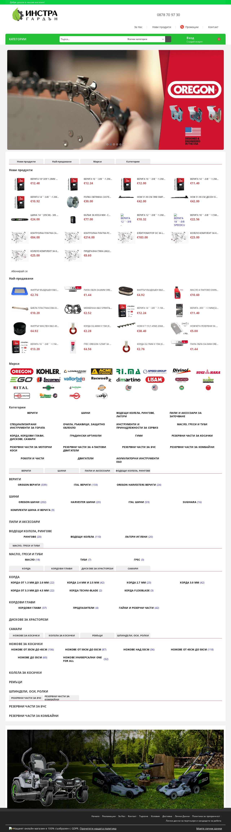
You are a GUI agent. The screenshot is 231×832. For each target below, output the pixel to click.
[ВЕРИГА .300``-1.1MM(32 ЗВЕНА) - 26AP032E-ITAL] (179, 310)
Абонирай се (19, 271)
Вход (190, 37)
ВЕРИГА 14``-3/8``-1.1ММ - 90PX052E (151, 308)
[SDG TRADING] (102, 396)
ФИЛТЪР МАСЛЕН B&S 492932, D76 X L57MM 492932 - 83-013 (44, 326)
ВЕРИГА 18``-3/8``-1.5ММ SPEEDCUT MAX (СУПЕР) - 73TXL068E (204, 215)
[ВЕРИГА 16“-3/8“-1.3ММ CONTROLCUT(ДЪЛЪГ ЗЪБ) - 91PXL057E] (20, 184)
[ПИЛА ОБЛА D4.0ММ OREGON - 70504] (179, 347)
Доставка (167, 816)
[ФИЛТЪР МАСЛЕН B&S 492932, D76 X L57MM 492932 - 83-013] (20, 329)
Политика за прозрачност (206, 816)
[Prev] (11, 101)
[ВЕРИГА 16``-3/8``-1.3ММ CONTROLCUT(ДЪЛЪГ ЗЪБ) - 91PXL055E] (126, 184)
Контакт (213, 27)
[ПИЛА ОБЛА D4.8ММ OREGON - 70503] (73, 292)
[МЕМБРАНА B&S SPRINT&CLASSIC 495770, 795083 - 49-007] (73, 310)
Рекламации (109, 816)
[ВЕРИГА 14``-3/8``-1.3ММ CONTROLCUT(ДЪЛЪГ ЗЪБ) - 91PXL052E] (179, 184)
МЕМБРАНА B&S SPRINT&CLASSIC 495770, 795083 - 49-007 (98, 308)
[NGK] (208, 388)
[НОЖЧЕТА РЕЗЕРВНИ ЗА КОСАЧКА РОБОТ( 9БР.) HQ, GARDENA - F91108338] (179, 329)
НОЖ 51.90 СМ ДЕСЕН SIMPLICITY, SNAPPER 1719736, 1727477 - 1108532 (204, 197)
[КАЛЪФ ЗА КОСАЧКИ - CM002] (73, 220)
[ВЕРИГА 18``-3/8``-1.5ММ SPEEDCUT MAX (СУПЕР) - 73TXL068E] (179, 220)
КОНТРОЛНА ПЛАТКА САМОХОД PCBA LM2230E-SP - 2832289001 (44, 233)
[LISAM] (155, 379)
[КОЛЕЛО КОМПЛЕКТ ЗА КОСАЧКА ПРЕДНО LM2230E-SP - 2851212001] (179, 238)
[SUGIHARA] (208, 371)
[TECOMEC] (49, 379)
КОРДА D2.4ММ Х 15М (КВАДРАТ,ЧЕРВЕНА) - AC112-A (98, 326)
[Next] (220, 101)
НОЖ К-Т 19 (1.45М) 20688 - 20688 (151, 326)
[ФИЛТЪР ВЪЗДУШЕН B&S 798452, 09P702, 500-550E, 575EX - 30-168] (126, 292)
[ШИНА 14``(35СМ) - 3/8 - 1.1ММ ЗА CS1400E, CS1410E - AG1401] (20, 220)
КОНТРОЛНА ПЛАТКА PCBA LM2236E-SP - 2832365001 (98, 233)
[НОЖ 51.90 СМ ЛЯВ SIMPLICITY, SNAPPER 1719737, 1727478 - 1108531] (126, 202)
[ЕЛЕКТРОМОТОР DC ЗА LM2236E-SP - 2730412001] (126, 238)
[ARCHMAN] (182, 379)
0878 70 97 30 (168, 14)
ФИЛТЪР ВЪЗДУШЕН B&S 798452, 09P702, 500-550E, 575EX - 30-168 (151, 289)
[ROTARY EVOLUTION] (22, 396)
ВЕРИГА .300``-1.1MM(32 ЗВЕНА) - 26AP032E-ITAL (204, 308)
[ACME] (102, 371)
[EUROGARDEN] (75, 388)
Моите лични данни (209, 828)
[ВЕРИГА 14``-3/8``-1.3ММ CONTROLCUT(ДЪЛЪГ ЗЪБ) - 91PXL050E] (20, 202)
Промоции (192, 27)
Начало (95, 816)
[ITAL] (22, 388)
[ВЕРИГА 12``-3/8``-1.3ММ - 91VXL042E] (126, 220)
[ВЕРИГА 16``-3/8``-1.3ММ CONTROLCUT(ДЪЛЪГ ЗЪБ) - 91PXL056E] (73, 184)
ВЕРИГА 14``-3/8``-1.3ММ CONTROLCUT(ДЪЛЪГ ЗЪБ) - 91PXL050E (44, 197)
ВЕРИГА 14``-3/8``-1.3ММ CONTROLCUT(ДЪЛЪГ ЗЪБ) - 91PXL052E (204, 178)
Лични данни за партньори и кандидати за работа (193, 820)
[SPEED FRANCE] (155, 371)
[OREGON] (22, 371)
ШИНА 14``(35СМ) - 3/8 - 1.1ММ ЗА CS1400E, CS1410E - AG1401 (44, 215)
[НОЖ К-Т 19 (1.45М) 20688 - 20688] (126, 329)
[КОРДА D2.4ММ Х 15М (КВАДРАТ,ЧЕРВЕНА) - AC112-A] (73, 329)
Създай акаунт (195, 41)
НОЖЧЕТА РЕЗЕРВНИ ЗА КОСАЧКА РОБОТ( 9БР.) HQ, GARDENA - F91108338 (204, 326)
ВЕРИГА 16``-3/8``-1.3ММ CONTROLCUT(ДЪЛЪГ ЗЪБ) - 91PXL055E (151, 178)
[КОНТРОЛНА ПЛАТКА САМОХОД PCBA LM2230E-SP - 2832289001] (20, 238)
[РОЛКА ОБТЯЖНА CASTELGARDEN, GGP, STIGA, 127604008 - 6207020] (73, 202)
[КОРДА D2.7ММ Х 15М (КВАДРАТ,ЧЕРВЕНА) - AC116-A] (126, 347)
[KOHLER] (49, 371)
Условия (155, 816)
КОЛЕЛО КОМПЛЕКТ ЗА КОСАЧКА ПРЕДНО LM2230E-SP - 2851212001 (204, 233)
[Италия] (128, 388)
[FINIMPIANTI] (49, 388)
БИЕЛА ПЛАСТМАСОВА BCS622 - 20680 (44, 308)
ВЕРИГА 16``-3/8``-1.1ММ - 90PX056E (44, 344)
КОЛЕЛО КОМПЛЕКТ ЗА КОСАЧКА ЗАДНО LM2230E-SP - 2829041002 (44, 251)
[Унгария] (182, 388)
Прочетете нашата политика (98, 828)
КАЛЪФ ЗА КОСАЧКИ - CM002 (98, 215)
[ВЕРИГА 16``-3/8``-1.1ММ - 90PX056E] (20, 347)
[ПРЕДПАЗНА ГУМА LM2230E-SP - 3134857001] (73, 256)
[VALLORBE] (75, 379)
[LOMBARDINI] (75, 371)
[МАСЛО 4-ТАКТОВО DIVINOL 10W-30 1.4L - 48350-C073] (179, 292)
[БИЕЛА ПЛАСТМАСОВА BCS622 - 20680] (20, 310)
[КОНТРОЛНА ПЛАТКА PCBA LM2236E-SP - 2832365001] (73, 238)
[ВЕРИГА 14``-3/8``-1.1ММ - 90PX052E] (126, 310)
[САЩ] (155, 388)
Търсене (143, 816)
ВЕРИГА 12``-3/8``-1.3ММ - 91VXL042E (151, 215)
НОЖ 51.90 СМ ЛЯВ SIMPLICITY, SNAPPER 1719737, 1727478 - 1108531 (151, 197)
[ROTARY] (75, 396)
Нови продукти (161, 27)
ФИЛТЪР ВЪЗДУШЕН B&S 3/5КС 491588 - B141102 (44, 289)
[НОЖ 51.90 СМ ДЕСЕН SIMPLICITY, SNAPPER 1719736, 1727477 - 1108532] (179, 202)
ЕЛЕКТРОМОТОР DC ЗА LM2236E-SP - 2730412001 (151, 233)
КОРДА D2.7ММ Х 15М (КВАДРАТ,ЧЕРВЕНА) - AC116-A (151, 344)
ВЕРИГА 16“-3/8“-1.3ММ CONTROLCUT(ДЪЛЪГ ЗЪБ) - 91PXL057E (44, 178)
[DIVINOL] (182, 371)
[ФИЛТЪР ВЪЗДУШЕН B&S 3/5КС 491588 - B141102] (20, 292)
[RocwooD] (102, 379)
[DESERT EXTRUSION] (49, 396)
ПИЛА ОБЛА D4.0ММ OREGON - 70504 (204, 344)
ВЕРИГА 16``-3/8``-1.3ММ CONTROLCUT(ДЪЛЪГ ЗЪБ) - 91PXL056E (98, 178)
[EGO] (22, 379)
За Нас (138, 27)
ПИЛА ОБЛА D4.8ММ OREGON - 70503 (98, 289)
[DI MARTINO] (128, 380)
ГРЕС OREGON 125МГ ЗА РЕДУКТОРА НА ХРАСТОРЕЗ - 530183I (98, 344)
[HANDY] (208, 379)
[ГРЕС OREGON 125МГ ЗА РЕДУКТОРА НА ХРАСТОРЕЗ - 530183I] (73, 347)
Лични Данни (182, 816)
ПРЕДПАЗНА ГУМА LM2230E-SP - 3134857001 (98, 251)
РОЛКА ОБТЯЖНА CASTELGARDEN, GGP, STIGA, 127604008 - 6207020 (98, 197)
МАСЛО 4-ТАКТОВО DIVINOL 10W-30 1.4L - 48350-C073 (204, 289)
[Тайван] (102, 388)
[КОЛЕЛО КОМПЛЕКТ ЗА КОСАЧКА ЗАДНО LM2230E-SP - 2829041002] (20, 256)
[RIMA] (128, 371)
